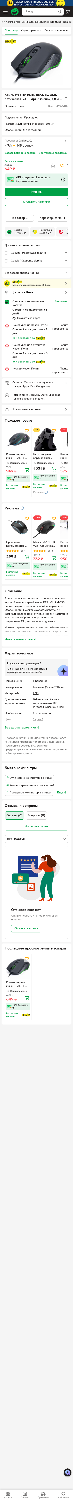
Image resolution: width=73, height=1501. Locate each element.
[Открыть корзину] (67, 12)
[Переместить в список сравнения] (53, 165)
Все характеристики (22, 727)
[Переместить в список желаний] (62, 165)
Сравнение (43, 1497)
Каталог (8, 1497)
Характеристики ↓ (53, 218)
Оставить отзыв (26, 928)
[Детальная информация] (22, 508)
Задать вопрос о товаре (20, 153)
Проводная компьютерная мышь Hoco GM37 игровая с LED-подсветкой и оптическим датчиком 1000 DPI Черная (17, 544)
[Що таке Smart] (10, 41)
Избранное (63, 1497)
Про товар (11, 30)
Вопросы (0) (36, 815)
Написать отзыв (36, 826)
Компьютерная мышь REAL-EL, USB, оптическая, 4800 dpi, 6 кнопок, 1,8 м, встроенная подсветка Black (17, 456)
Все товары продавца (53, 153)
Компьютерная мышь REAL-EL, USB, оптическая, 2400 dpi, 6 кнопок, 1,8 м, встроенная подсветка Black (17, 984)
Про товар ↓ (19, 218)
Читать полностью (21, 639)
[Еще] (66, 97)
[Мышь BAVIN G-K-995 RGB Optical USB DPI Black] (45, 527)
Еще (62, 792)
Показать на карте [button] (28, 318)
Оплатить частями (36, 202)
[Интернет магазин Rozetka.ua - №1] (15, 12)
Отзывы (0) (14, 815)
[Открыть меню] (5, 12)
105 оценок (25, 145)
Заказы (24, 1497)
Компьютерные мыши (19, 22)
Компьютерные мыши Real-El (53, 22)
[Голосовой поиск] (60, 12)
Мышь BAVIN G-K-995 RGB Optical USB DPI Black (44, 544)
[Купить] (27, 470)
